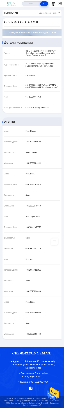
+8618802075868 (33, 206)
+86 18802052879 (33, 227)
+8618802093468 (33, 334)
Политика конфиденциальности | (20, 398)
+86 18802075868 (33, 184)
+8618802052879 (33, 248)
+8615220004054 (33, 163)
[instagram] (30, 388)
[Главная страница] (11, 4)
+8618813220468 (33, 291)
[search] (44, 3)
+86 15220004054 (33, 142)
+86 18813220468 (33, 270)
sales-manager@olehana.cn (37, 107)
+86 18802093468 (33, 313)
